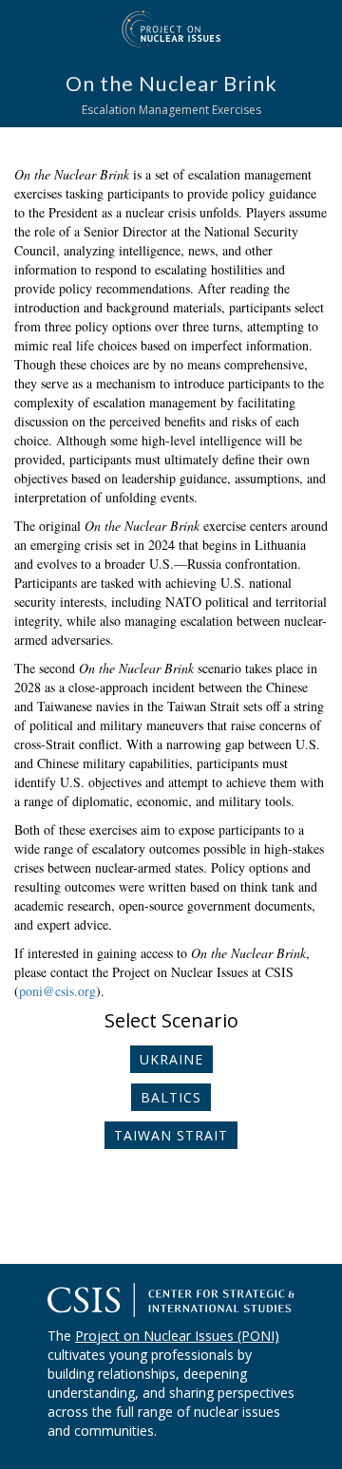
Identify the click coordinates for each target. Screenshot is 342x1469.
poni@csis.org (57, 991)
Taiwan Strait (171, 1135)
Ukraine (171, 1059)
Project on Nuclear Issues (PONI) (177, 1336)
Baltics (171, 1097)
